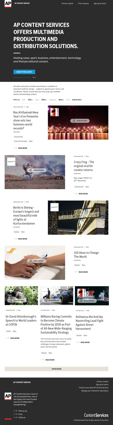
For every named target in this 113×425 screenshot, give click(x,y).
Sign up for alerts (100, 3)
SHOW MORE (56, 369)
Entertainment (18, 137)
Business (16, 232)
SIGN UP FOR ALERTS (24, 72)
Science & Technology (20, 141)
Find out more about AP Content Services (93, 387)
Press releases (83, 3)
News (34, 77)
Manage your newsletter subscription (95, 390)
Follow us (21, 417)
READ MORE (22, 148)
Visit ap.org (22, 411)
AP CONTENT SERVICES (22, 382)
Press (20, 414)
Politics (8, 331)
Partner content (67, 3)
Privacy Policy (104, 420)
